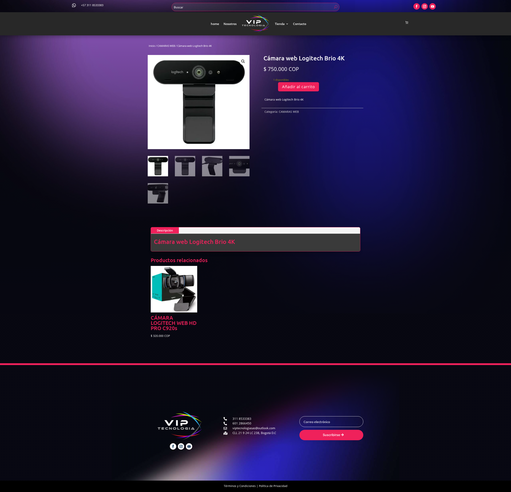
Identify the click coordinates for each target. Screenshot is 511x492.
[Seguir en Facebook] (416, 6)
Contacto (299, 24)
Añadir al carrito (298, 86)
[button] (243, 61)
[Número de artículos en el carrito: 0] (406, 22)
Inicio (152, 46)
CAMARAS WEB (166, 46)
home (215, 24)
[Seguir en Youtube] (432, 6)
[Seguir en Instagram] (424, 6)
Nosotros (230, 24)
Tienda (280, 24)
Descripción (165, 230)
